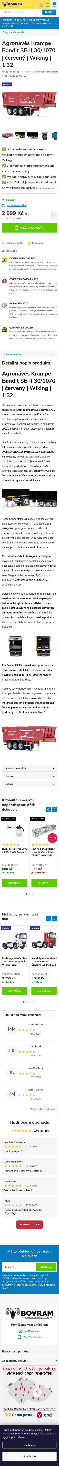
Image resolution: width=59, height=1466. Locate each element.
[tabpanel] (15, 852)
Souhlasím (29, 1456)
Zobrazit (44, 883)
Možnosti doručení (16, 205)
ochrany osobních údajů (23, 1275)
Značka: (9, 250)
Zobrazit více (29, 1224)
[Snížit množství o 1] (54, 217)
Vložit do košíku (32, 228)
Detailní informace (42, 188)
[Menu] (54, 4)
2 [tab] (29, 894)
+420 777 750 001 (32, 1336)
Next (54, 809)
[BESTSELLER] (14, 830)
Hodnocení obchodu (29, 1122)
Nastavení (29, 1445)
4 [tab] (32, 1002)
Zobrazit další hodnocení (42, 1109)
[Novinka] (14, 940)
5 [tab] (35, 1002)
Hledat (49, 12)
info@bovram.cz (32, 1331)
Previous (48, 809)
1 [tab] (26, 894)
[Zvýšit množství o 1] (54, 213)
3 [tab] (32, 894)
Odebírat (46, 1266)
